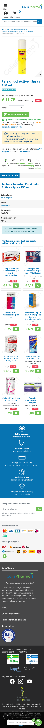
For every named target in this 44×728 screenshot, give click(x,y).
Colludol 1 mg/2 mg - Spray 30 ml (11, 399)
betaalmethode (23, 164)
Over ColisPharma (11, 614)
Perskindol (25, 151)
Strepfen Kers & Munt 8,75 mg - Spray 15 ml (11, 358)
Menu (4, 607)
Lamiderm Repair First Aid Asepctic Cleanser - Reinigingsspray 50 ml (33, 317)
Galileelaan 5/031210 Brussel (29, 669)
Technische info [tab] (10, 175)
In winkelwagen (16, 114)
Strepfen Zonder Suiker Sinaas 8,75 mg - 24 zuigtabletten (11, 271)
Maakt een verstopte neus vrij (33, 362)
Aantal (4, 108)
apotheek (5, 164)
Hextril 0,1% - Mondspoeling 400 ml (11, 314)
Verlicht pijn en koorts (33, 405)
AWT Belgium (6, 197)
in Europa (30, 165)
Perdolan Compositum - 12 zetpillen (33, 400)
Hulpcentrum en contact (14, 620)
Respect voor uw (38, 165)
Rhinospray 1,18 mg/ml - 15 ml (33, 357)
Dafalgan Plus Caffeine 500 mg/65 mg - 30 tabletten (33, 270)
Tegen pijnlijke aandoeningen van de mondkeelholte (11, 405)
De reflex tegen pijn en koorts (33, 277)
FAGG (24, 652)
